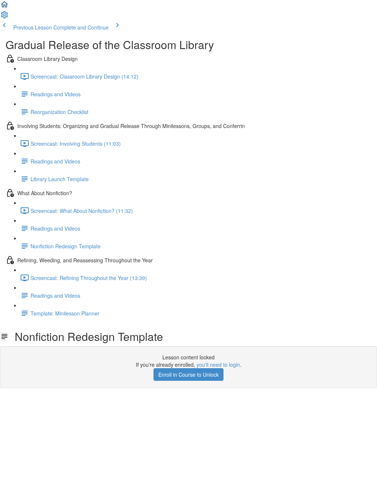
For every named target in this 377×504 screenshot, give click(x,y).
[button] (4, 6)
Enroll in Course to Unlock (188, 374)
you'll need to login (218, 364)
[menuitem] (4, 17)
